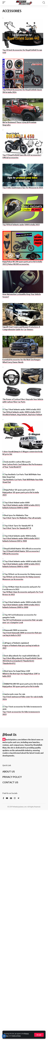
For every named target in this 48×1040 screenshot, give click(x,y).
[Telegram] (18, 798)
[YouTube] (7, 798)
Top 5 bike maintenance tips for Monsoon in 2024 (22, 188)
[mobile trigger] (4, 3)
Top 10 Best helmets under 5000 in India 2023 (21, 224)
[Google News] (11, 798)
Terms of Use (16, 1036)
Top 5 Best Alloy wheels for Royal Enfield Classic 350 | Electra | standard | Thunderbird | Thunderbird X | (22, 660)
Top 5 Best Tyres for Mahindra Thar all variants (21, 518)
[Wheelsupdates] (24, 2)
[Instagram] (15, 798)
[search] (44, 3)
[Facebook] (3, 798)
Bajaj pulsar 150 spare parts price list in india (20, 686)
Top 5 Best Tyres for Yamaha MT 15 (16, 528)
